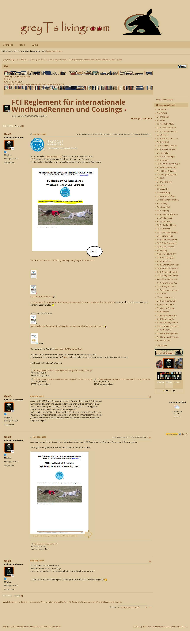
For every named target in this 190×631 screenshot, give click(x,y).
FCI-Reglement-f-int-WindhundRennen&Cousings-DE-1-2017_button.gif (62, 379)
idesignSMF (57, 626)
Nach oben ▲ (182, 626)
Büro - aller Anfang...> (13, 81)
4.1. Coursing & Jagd (165, 257)
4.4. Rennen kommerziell (167, 268)
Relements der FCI (53, 156)
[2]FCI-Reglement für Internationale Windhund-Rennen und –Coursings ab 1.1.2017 (67, 326)
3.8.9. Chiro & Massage (166, 243)
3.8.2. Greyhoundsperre (167, 214)
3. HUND (160, 178)
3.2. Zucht (160, 185)
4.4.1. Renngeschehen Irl (167, 272)
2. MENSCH (161, 113)
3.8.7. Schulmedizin (165, 235)
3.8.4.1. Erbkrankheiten (166, 225)
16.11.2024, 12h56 (39, 437)
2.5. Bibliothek (162, 142)
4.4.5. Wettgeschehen (166, 286)
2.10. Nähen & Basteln (166, 171)
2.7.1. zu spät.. (162, 160)
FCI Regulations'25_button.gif (45, 544)
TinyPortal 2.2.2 (35, 626)
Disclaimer (19, 84)
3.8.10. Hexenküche (165, 246)
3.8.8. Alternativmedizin (166, 239)
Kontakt (7, 79)
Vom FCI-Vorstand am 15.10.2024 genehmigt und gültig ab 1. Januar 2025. (62, 260)
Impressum (9, 84)
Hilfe (144, 626)
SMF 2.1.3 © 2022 (9, 626)
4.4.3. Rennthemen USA (166, 279)
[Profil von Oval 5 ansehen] (7, 111)
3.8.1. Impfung (162, 210)
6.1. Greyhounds (163, 329)
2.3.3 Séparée (162, 134)
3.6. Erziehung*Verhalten (167, 199)
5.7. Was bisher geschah (167, 322)
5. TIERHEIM (162, 293)
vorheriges (136, 118)
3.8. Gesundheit (163, 207)
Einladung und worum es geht (17, 76)
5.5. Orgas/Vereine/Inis (166, 315)
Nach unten (8, 126)
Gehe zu (113, 607)
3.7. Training (161, 203)
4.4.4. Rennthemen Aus (166, 283)
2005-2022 (47, 626)
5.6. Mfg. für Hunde (165, 319)
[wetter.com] (172, 434)
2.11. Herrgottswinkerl (166, 174)
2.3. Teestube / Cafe (165, 124)
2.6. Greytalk (162, 153)
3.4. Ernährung (163, 192)
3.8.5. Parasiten (163, 228)
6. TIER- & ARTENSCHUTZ (167, 326)
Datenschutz (36, 84)
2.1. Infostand (162, 116)
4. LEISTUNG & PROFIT (166, 254)
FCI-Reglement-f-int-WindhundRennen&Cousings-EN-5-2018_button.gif (62, 370)
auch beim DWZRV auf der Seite (69, 349)
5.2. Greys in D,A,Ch (165, 304)
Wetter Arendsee (177, 402)
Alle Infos (184, 434)
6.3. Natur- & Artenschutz (167, 337)
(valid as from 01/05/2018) (41, 296)
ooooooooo (162, 109)
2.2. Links (160, 120)
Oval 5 (8, 134)
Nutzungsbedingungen (53, 84)
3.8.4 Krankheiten (164, 221)
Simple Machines (23, 626)
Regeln (27, 84)
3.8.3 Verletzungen (164, 218)
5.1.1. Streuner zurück (166, 300)
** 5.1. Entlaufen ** (165, 297)
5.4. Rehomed (162, 311)
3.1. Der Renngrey (164, 181)
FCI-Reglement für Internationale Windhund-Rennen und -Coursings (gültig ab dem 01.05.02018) (72, 302)
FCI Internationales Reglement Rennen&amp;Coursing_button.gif (123, 379)
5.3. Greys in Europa (165, 308)
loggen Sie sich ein (54, 51)
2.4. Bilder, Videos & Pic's (167, 138)
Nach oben (7, 595)
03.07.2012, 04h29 (39, 134)
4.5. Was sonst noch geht (167, 290)
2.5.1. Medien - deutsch (166, 145)
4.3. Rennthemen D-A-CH (167, 264)
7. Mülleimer (161, 345)
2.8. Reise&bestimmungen (168, 163)
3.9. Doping (161, 250)
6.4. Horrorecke (163, 340)
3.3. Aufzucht (162, 189)
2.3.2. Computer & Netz (166, 131)
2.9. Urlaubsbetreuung (166, 167)
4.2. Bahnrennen (163, 261)
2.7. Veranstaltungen (165, 156)
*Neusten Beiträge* (165, 99)
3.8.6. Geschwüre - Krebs (167, 232)
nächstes (147, 118)
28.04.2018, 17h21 (37, 396)
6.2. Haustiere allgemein (167, 333)
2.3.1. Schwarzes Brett (166, 127)
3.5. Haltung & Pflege (165, 196)
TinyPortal (137, 626)
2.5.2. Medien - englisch (166, 149)
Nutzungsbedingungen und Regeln (161, 626)
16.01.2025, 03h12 (37, 561)
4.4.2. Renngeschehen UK (167, 275)
